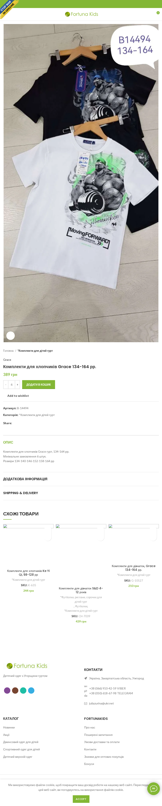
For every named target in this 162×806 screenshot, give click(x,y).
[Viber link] (7, 690)
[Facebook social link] (69, 4)
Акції (6, 734)
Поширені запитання (98, 734)
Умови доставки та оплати (102, 742)
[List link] (121, 691)
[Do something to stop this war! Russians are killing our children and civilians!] (9, 9)
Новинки (9, 727)
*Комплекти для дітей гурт (35, 350)
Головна (8, 350)
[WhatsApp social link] (23, 690)
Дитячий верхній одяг (17, 756)
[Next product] (157, 351)
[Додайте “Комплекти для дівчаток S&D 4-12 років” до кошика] (100, 537)
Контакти (90, 749)
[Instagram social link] (15, 690)
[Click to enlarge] (10, 335)
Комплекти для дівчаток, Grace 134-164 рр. (133, 568)
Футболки (81, 606)
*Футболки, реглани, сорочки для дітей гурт (81, 599)
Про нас (89, 727)
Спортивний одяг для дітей (21, 749)
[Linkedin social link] (87, 4)
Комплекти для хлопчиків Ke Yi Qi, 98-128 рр (28, 573)
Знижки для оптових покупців (104, 756)
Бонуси (89, 764)
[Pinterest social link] (81, 4)
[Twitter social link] (75, 4)
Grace (7, 359)
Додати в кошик (38, 384)
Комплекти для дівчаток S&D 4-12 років (81, 590)
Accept (81, 799)
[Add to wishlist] (47, 530)
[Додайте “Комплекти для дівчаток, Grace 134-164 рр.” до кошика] (153, 537)
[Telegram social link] (93, 4)
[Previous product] (148, 351)
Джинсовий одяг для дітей (20, 742)
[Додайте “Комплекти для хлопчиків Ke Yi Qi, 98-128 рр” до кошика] (47, 537)
